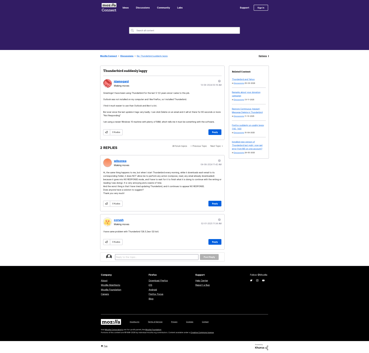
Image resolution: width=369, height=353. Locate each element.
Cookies (189, 322)
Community (163, 7)
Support (244, 7)
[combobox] (184, 30)
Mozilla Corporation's (114, 330)
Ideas (126, 7)
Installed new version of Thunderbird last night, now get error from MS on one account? (247, 145)
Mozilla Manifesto (110, 285)
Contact (205, 322)
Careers (105, 294)
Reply (215, 132)
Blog (151, 298)
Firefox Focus (156, 294)
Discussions (143, 7)
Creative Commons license (202, 332)
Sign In (260, 7)
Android (153, 289)
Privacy (174, 322)
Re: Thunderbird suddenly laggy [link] (152, 56)
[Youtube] (263, 280)
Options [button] (263, 56)
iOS (150, 285)
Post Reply (209, 257)
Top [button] (106, 346)
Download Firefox (158, 280)
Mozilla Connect (109, 7)
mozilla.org (134, 322)
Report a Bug (202, 285)
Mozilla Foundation (111, 289)
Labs (180, 7)
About (104, 280)
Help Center (201, 280)
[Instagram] (257, 280)
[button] (106, 132)
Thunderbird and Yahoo (243, 79)
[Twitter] (251, 280)
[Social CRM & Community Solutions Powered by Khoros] (261, 347)
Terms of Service (155, 322)
